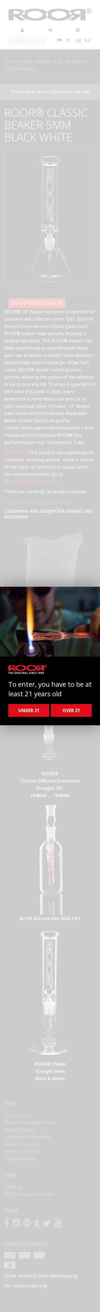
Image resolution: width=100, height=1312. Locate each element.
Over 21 (71, 710)
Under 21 (28, 710)
